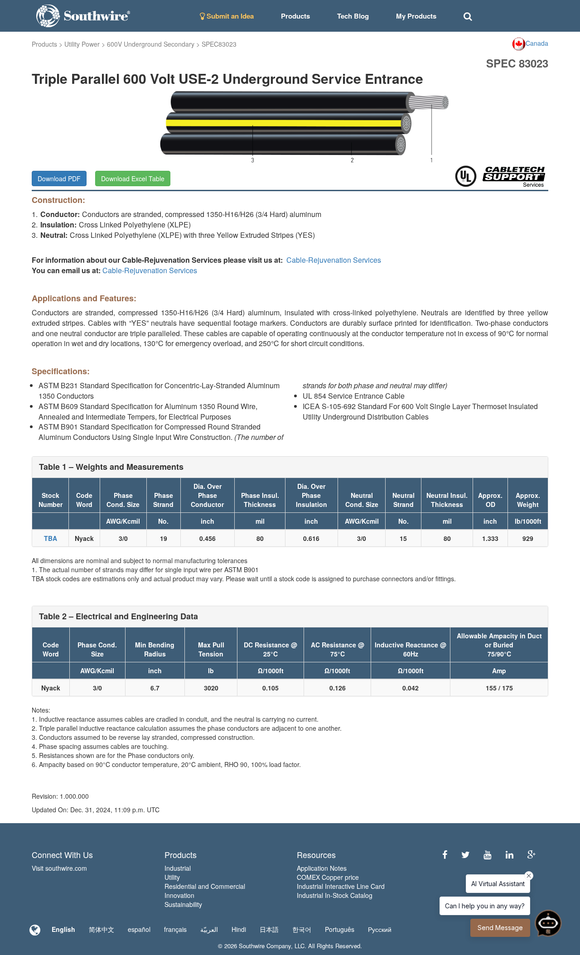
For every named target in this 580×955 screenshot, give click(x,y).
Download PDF (59, 178)
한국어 (301, 929)
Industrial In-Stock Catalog (334, 895)
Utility (172, 877)
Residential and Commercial (204, 886)
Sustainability (183, 904)
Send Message (500, 927)
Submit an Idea (229, 16)
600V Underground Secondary (150, 43)
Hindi (239, 929)
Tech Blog (353, 16)
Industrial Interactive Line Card (341, 886)
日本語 (269, 929)
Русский (380, 929)
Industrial (177, 868)
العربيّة (209, 929)
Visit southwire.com (59, 868)
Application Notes (322, 868)
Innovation (179, 895)
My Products (416, 16)
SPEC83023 (219, 43)
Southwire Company (265, 945)
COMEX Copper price (328, 877)
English (63, 929)
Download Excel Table (132, 178)
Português (339, 929)
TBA (50, 538)
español (139, 929)
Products (44, 43)
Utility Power (82, 43)
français (175, 929)
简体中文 (101, 929)
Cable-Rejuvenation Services (333, 260)
